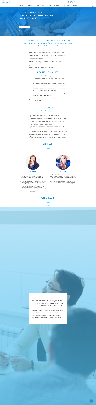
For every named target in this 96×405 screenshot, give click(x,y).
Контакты (75, 5)
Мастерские (56, 5)
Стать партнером (66, 5)
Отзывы (37, 5)
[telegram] (65, 2)
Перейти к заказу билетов (48, 205)
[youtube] (63, 2)
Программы (21, 5)
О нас (43, 5)
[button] (81, 2)
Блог (50, 5)
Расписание (30, 5)
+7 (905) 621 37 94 (71, 1)
